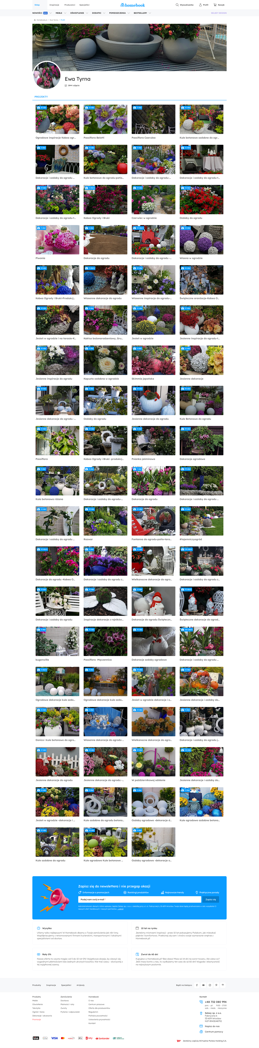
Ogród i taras (38, 1012)
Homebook (93, 997)
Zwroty (64, 1008)
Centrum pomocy (214, 1031)
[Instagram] (210, 985)
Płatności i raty (67, 1004)
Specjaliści (84, 5)
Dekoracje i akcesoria (42, 1015)
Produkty (36, 985)
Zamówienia (66, 997)
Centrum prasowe (96, 1004)
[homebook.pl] (133, 5)
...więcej (120, 909)
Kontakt (92, 1023)
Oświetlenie (37, 1004)
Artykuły (80, 985)
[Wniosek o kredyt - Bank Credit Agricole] (118, 1038)
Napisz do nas (212, 1026)
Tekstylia (36, 1008)
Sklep (37, 5)
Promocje (36, 1019)
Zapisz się (211, 899)
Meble (35, 1000)
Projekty (41, 96)
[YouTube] (203, 985)
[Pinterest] (216, 985)
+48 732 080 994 (216, 1002)
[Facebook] (197, 985)
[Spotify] (223, 985)
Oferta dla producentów (99, 1008)
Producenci (69, 5)
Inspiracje (54, 5)
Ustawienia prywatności (99, 1019)
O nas (91, 1000)
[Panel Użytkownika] (203, 5)
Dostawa (65, 1000)
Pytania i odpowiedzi (70, 1012)
